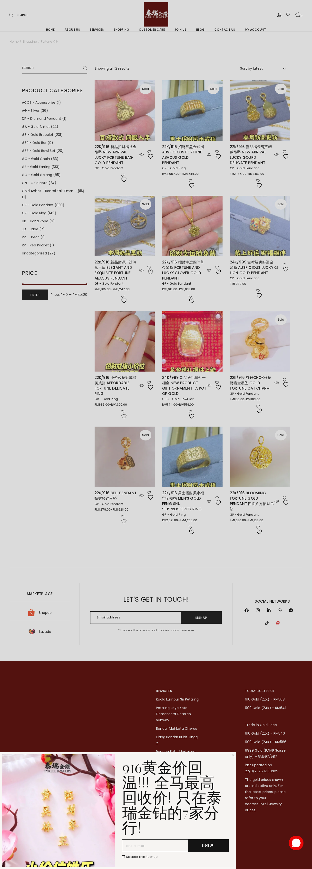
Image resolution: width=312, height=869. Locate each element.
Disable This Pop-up (142, 856)
